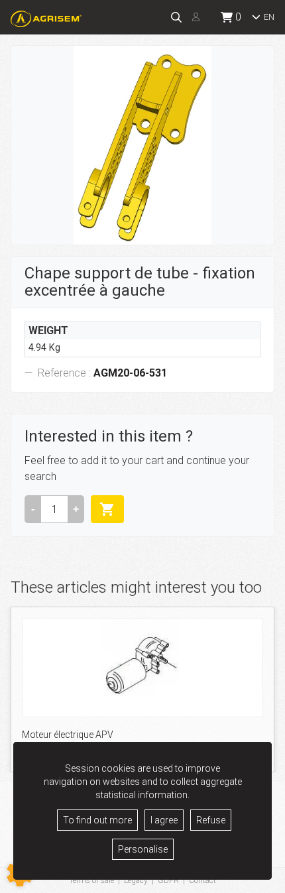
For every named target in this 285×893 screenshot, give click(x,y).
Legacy (136, 880)
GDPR (168, 880)
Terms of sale (91, 880)
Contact (202, 880)
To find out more (97, 820)
